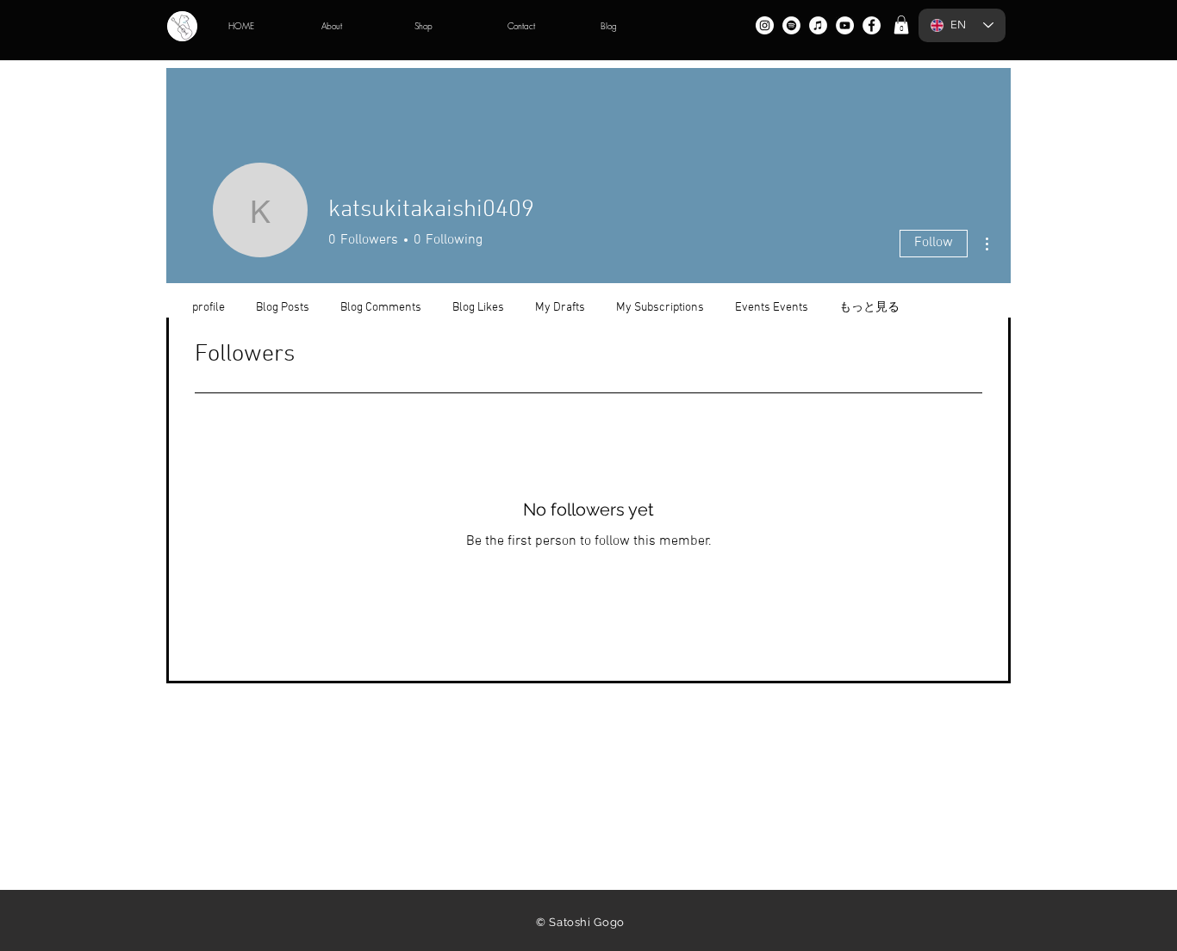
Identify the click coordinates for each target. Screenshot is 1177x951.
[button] (901, 24)
